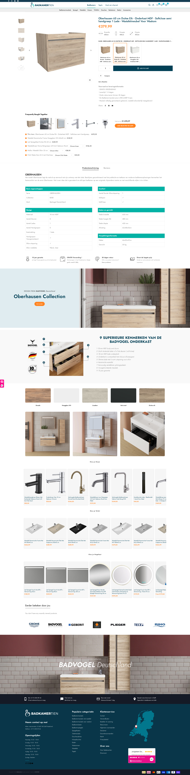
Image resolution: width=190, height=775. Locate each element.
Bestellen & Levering (106, 722)
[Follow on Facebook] (9, 1)
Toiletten (96, 10)
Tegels (100, 5)
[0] (157, 5)
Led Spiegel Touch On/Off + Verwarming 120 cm (76, 590)
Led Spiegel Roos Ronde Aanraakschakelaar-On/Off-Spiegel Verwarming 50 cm (98, 591)
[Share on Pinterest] (109, 105)
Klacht (102, 736)
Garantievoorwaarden (106, 734)
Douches (104, 10)
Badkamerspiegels (77, 728)
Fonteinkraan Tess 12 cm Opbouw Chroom (53, 498)
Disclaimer (103, 731)
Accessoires (127, 10)
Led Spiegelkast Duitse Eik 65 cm (39, 142)
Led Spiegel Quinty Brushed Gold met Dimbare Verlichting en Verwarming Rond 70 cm (122, 591)
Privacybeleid (104, 739)
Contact (102, 716)
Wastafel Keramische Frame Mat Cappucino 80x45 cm (165, 541)
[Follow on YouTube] (18, 1)
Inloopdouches (76, 739)
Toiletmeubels (76, 734)
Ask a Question (102, 82)
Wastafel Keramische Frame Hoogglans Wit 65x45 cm (47, 138)
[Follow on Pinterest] (15, 1)
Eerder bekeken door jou (37, 605)
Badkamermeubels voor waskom (82, 722)
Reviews (107, 168)
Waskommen (76, 745)
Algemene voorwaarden (107, 728)
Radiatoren (112, 10)
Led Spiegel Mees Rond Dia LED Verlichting (165, 590)
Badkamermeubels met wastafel (81, 719)
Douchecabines (77, 736)
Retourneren (104, 725)
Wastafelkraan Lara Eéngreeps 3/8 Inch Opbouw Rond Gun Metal (99, 499)
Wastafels (83, 10)
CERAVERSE (37, 772)
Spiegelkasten (76, 731)
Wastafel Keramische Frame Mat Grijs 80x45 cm (143, 541)
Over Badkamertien (106, 750)
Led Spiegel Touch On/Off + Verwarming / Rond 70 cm (142, 590)
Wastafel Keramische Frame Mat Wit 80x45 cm (33, 541)
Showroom (103, 753)
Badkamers (91, 5)
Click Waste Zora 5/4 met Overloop (40, 155)
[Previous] (29, 50)
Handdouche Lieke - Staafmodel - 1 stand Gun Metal (143, 498)
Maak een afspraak (111, 5)
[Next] (91, 50)
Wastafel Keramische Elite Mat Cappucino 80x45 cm (55, 541)
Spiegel (75, 10)
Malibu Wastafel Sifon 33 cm (38, 150)
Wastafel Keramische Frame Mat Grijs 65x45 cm (99, 541)
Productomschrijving (90, 168)
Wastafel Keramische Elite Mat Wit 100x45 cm (120, 541)
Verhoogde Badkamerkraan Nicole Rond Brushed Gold (76, 498)
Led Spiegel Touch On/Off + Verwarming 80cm (54, 590)
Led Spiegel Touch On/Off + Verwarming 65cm (32, 590)
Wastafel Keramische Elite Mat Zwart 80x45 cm (77, 541)
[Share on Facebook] (105, 105)
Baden (119, 10)
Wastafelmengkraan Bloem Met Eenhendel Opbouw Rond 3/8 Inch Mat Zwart (33, 499)
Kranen (90, 10)
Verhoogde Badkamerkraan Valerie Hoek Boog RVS (120, 498)
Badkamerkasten (77, 725)
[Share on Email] (112, 105)
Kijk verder (39, 304)
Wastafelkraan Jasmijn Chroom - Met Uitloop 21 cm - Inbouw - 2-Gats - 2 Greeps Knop (165, 499)
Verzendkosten (104, 719)
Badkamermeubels (65, 10)
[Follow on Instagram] (12, 1)
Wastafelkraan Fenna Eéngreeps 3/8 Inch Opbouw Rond (48, 146)
